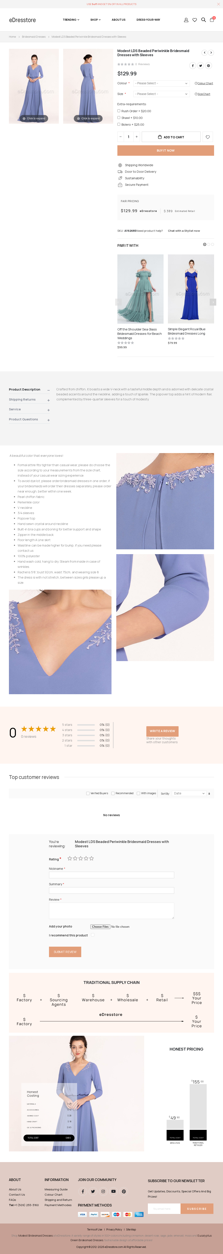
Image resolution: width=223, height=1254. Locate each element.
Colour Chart (54, 1194)
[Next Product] (211, 53)
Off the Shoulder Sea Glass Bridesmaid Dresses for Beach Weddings (139, 333)
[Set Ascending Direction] (209, 793)
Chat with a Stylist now (184, 231)
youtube (113, 1191)
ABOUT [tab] (15, 1179)
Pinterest (208, 65)
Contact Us (17, 1194)
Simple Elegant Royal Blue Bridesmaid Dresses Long (187, 331)
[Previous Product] (204, 53)
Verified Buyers (99, 793)
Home (12, 37)
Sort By (165, 793)
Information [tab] (57, 1179)
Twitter (200, 65)
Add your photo (60, 926)
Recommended (124, 793)
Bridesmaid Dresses (34, 37)
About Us (15, 1189)
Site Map (131, 1229)
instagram (103, 1191)
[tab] (29, 390)
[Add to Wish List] (208, 137)
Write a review (162, 731)
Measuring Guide (56, 1189)
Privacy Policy (114, 1229)
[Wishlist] (194, 19)
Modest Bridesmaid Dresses (35, 1235)
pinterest (123, 1191)
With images (148, 793)
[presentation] (213, 302)
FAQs (12, 1200)
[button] (205, 244)
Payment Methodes (58, 1205)
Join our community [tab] (97, 1179)
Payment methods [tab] (95, 1205)
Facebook (192, 65)
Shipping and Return (58, 1200)
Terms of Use (94, 1229)
